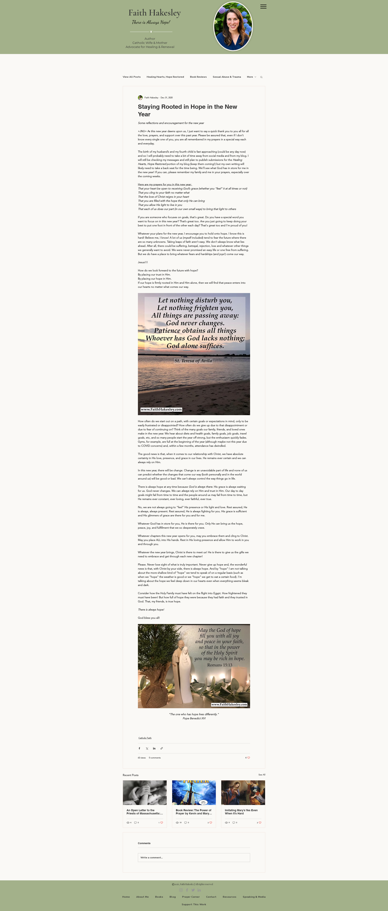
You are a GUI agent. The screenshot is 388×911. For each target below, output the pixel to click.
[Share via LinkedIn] (154, 748)
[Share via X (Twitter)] (146, 748)
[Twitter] (193, 890)
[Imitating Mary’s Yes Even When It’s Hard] (243, 792)
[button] (261, 77)
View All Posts (132, 77)
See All (262, 774)
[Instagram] (181, 890)
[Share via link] (161, 748)
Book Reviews (198, 77)
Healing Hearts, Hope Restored (165, 77)
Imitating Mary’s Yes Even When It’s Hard (241, 812)
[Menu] (263, 6)
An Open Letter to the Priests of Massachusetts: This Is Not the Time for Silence (143, 812)
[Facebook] (187, 890)
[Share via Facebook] (139, 748)
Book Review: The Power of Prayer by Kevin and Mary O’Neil (193, 812)
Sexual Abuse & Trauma (227, 77)
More (250, 77)
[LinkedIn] (199, 890)
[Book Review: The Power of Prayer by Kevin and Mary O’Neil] (194, 792)
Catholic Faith (145, 738)
